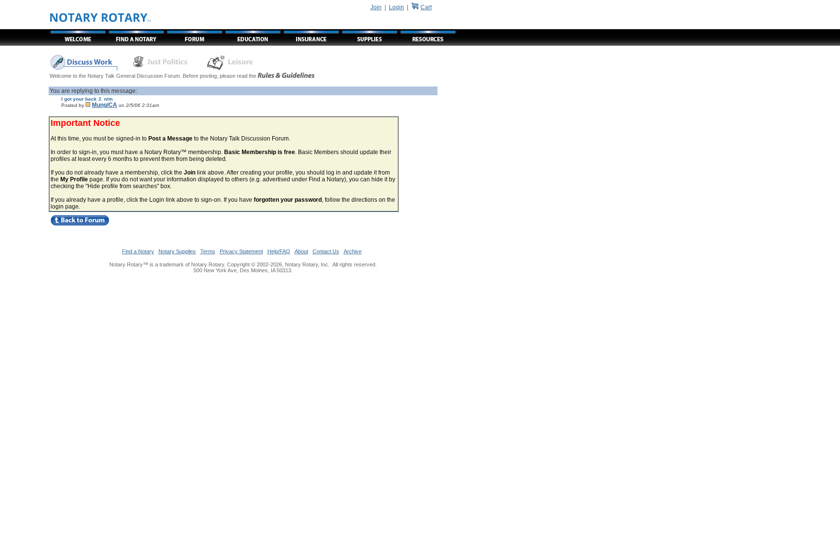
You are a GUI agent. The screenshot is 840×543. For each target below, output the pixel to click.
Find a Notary (138, 251)
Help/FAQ (278, 251)
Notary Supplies (177, 251)
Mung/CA (104, 105)
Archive (353, 251)
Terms (207, 251)
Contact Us (326, 251)
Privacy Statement (241, 251)
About (301, 251)
